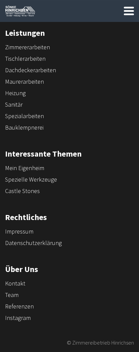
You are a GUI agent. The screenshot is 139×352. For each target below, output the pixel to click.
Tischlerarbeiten (25, 58)
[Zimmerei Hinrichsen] (20, 11)
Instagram (18, 318)
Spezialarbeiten (24, 116)
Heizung (15, 93)
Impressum (19, 231)
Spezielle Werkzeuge (31, 179)
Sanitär (14, 104)
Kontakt (15, 283)
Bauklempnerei (24, 127)
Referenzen (19, 306)
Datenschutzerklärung (33, 243)
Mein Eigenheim (24, 168)
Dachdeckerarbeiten (30, 70)
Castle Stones (22, 191)
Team (12, 295)
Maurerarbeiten (24, 81)
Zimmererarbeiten (27, 47)
